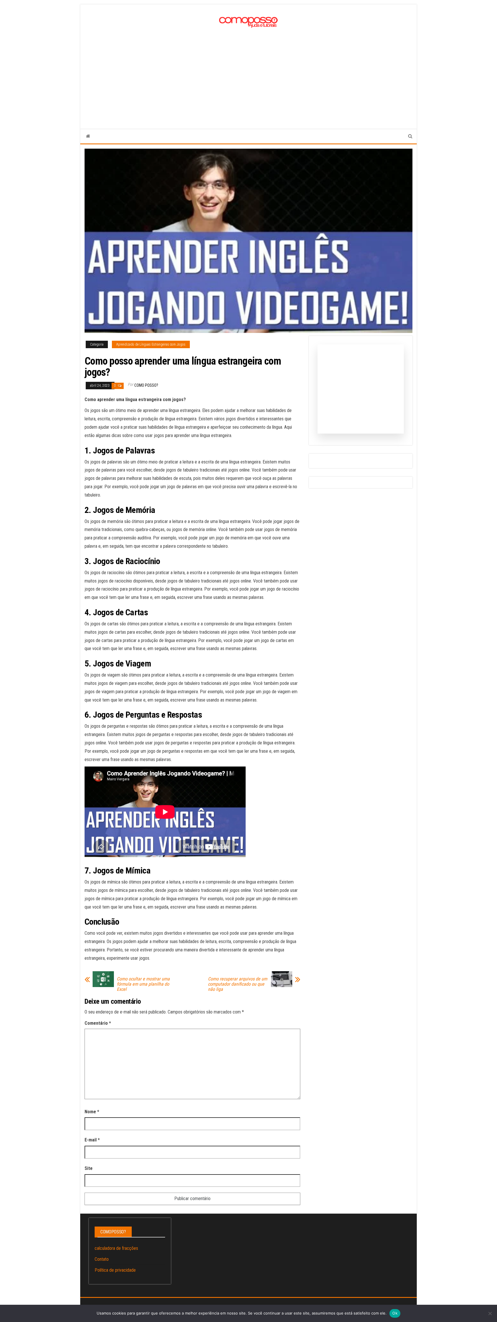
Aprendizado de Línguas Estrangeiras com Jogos (151, 344)
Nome (92, 1111)
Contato (102, 1259)
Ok (394, 1313)
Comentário (98, 1023)
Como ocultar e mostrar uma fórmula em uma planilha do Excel (143, 984)
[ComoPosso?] (88, 136)
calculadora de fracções (116, 1248)
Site (89, 1168)
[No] (490, 1313)
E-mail (92, 1140)
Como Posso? (146, 385)
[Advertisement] (248, 73)
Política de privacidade (115, 1270)
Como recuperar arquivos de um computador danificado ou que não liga (237, 984)
